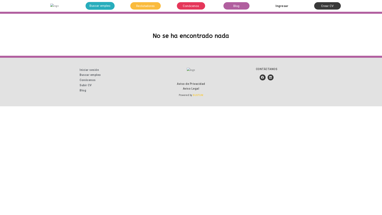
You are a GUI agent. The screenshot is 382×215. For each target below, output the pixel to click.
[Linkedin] (271, 77)
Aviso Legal (191, 88)
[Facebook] (263, 77)
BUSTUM (198, 95)
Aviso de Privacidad (191, 83)
